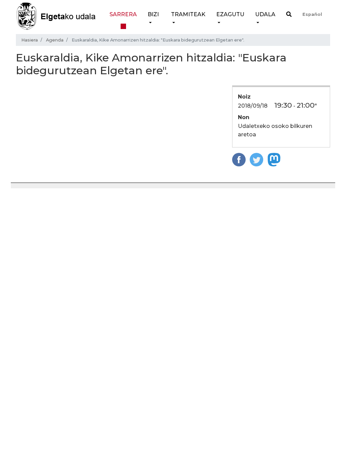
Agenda (55, 40)
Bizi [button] (153, 14)
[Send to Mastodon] (274, 159)
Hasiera (29, 40)
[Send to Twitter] (256, 159)
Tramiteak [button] (188, 14)
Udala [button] (265, 14)
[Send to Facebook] (239, 159)
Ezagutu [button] (230, 14)
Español (312, 14)
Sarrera (123, 14)
